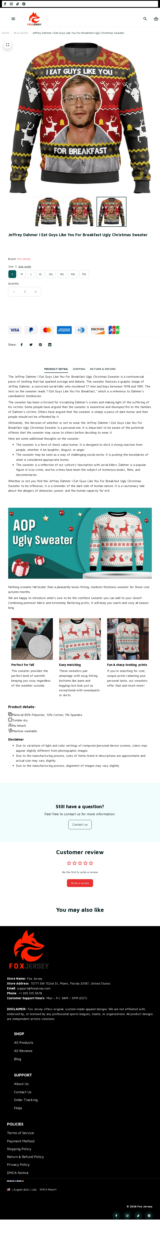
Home (5, 32)
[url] (48, 1189)
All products (20, 32)
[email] (28, 988)
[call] (30, 993)
